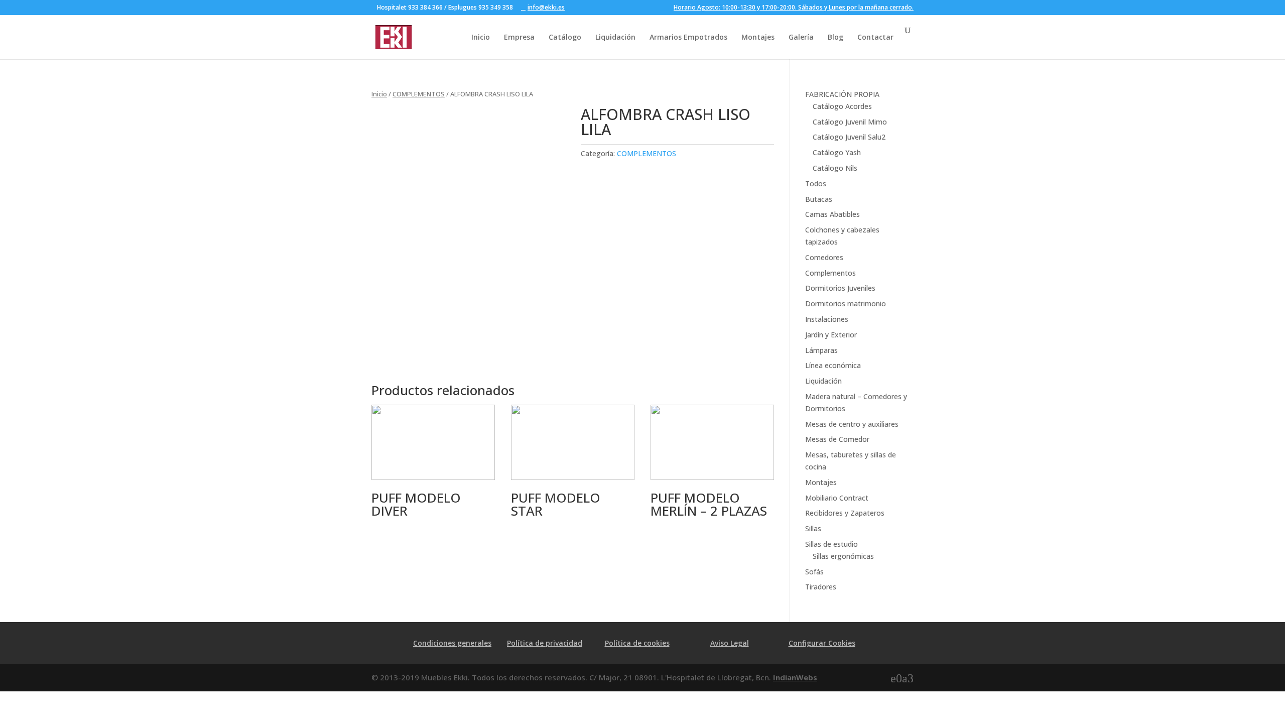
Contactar (875, 37)
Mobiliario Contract (836, 498)
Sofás (814, 571)
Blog (835, 37)
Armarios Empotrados (688, 37)
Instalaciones (826, 319)
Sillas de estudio (831, 544)
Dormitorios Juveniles (840, 288)
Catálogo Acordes (842, 106)
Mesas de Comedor (837, 439)
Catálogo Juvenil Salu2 (849, 137)
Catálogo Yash (837, 152)
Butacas (818, 199)
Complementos (830, 273)
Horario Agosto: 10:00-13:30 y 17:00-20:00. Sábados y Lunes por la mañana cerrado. (794, 8)
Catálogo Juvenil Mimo (850, 122)
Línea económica (833, 365)
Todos (815, 183)
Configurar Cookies (822, 643)
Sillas (813, 528)
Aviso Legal (729, 643)
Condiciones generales (452, 643)
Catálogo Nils (835, 168)
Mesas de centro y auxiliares (851, 424)
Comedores (824, 257)
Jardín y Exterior (831, 334)
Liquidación (615, 37)
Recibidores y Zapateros (844, 513)
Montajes (758, 37)
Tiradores (820, 586)
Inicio (480, 37)
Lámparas (821, 350)
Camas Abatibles (832, 214)
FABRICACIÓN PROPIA (842, 94)
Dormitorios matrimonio (845, 303)
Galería (801, 37)
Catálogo (565, 37)
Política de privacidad (544, 643)
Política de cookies (637, 643)
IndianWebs (795, 677)
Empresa (519, 37)
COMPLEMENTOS (419, 93)
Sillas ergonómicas (843, 556)
